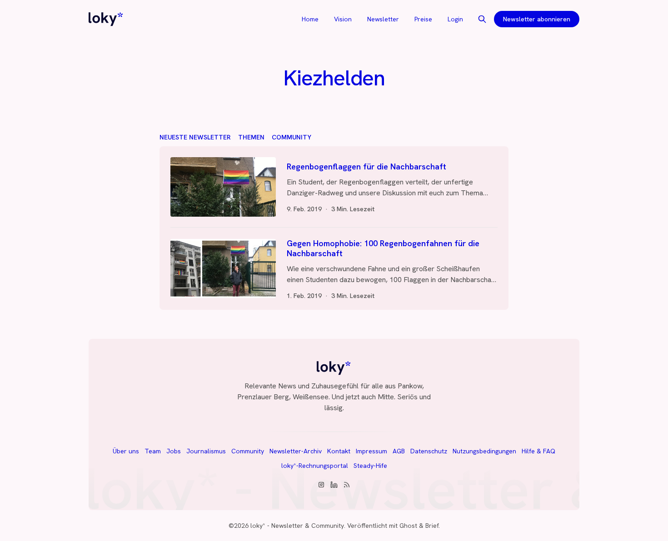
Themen (251, 137)
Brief (432, 525)
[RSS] (346, 484)
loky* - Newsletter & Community (297, 525)
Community (291, 137)
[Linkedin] (334, 484)
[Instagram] (321, 484)
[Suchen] (482, 19)
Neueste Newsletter (195, 137)
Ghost (408, 525)
